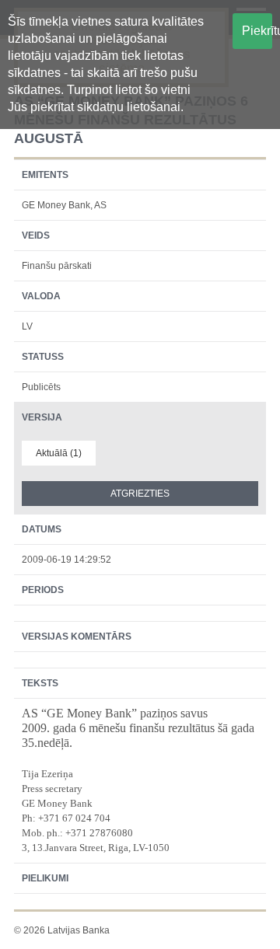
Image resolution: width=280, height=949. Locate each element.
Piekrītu (257, 30)
